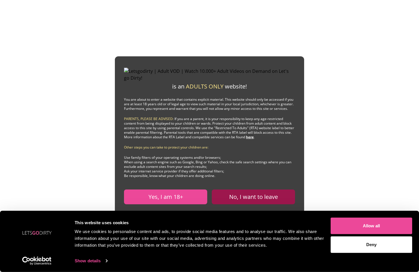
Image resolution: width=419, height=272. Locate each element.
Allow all (371, 225)
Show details (88, 260)
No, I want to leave (253, 197)
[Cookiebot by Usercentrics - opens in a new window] (37, 261)
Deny (371, 244)
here (250, 137)
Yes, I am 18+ (166, 197)
